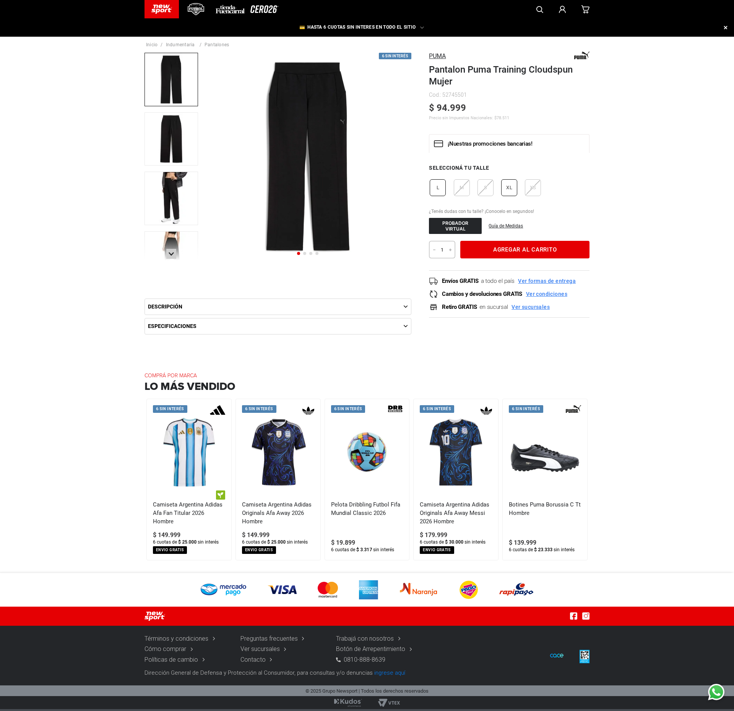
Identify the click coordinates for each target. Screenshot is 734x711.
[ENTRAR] (562, 9)
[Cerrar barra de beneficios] (725, 27)
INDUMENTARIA (180, 44)
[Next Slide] (583, 479)
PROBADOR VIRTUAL (455, 226)
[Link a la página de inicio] (152, 45)
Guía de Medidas (506, 226)
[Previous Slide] (150, 479)
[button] (438, 187)
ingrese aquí (389, 672)
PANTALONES (217, 44)
